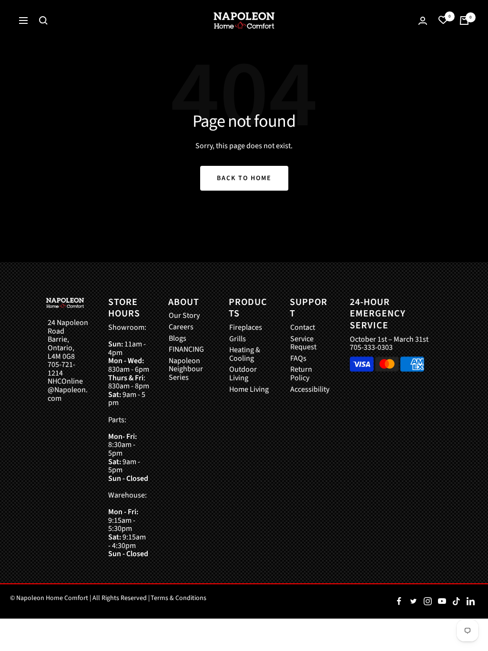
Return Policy (301, 374)
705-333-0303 (371, 347)
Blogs (177, 339)
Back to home (244, 178)
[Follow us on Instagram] (427, 601)
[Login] (422, 21)
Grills (237, 339)
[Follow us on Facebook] (399, 601)
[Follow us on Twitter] (413, 601)
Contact (302, 328)
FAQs (298, 359)
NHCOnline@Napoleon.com (68, 390)
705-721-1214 (61, 369)
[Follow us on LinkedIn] (470, 601)
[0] (443, 20)
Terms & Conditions (178, 598)
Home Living (249, 390)
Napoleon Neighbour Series (186, 369)
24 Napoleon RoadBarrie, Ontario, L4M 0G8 (68, 340)
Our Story (184, 316)
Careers (181, 327)
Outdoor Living (243, 374)
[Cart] (464, 20)
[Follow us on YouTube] (442, 601)
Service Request (303, 343)
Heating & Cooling (244, 354)
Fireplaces (245, 328)
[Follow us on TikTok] (456, 601)
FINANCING (186, 350)
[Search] (43, 20)
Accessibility (309, 390)
